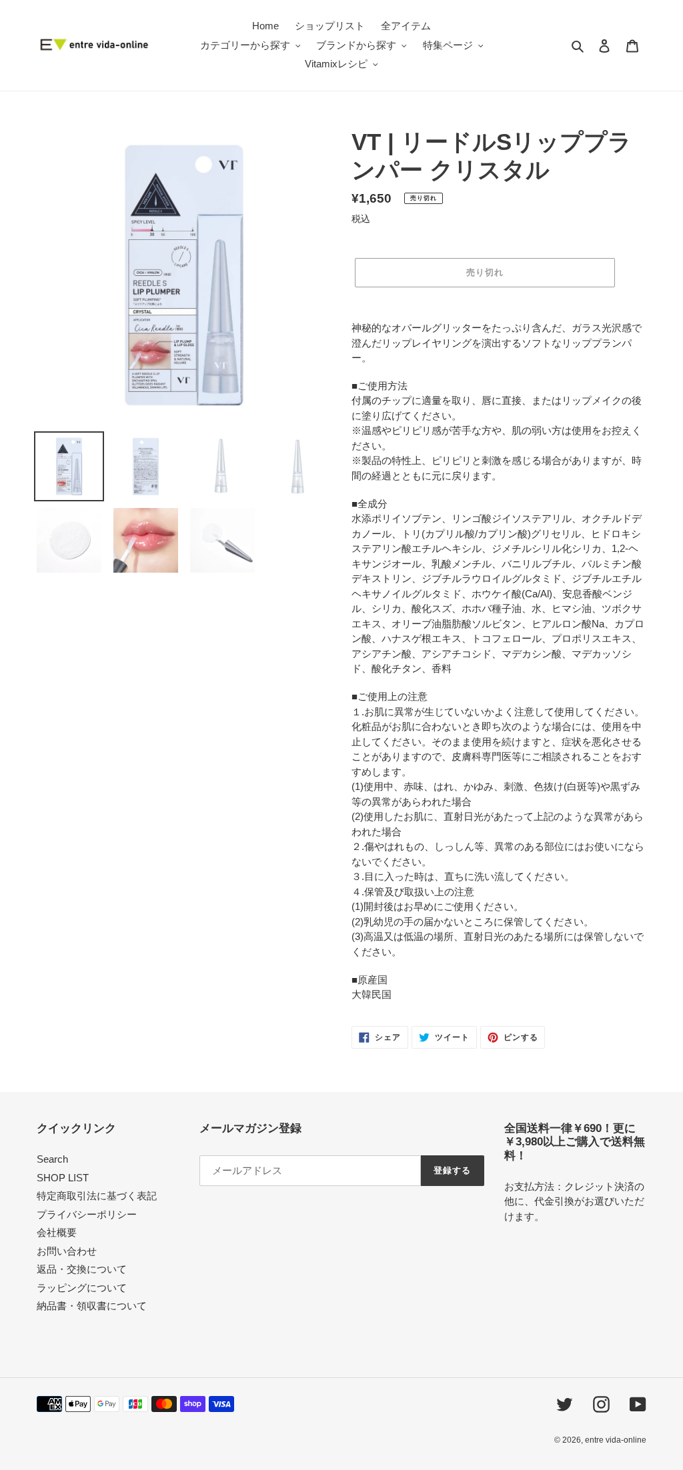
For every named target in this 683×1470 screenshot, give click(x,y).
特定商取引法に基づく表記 (97, 1195)
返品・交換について (82, 1269)
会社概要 (57, 1232)
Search (52, 1159)
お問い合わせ (67, 1251)
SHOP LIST (63, 1177)
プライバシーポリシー (87, 1214)
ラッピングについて (82, 1287)
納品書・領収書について (92, 1305)
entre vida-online (615, 1440)
